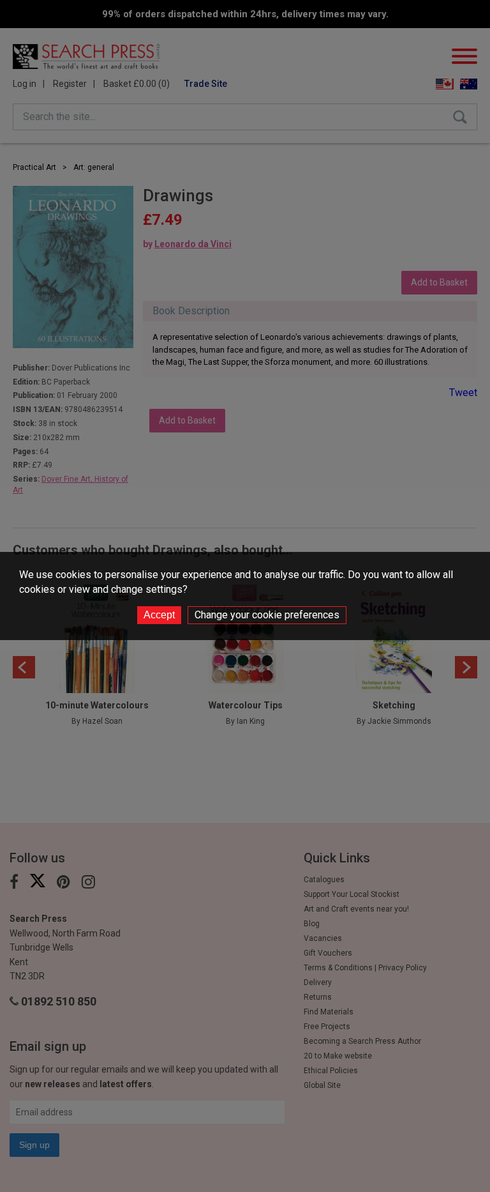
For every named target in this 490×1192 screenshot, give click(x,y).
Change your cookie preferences (267, 615)
